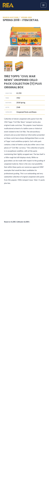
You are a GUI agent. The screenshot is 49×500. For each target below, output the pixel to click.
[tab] (8, 66)
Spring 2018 (26, 17)
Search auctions (11, 17)
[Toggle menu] (43, 5)
